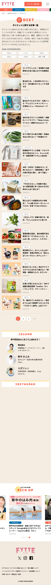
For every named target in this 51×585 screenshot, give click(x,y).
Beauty (43, 10)
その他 (26, 57)
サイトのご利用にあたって (18, 568)
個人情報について (33, 568)
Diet (6, 10)
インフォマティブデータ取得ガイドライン (15, 571)
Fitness (18, 10)
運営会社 (14, 574)
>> (35, 318)
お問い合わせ (6, 574)
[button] (21, 537)
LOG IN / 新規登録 (33, 4)
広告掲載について (34, 571)
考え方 (42, 53)
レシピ (26, 53)
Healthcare (31, 10)
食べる (9, 53)
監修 (19, 574)
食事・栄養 (41, 57)
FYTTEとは (5, 568)
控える (9, 57)
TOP (3, 13)
